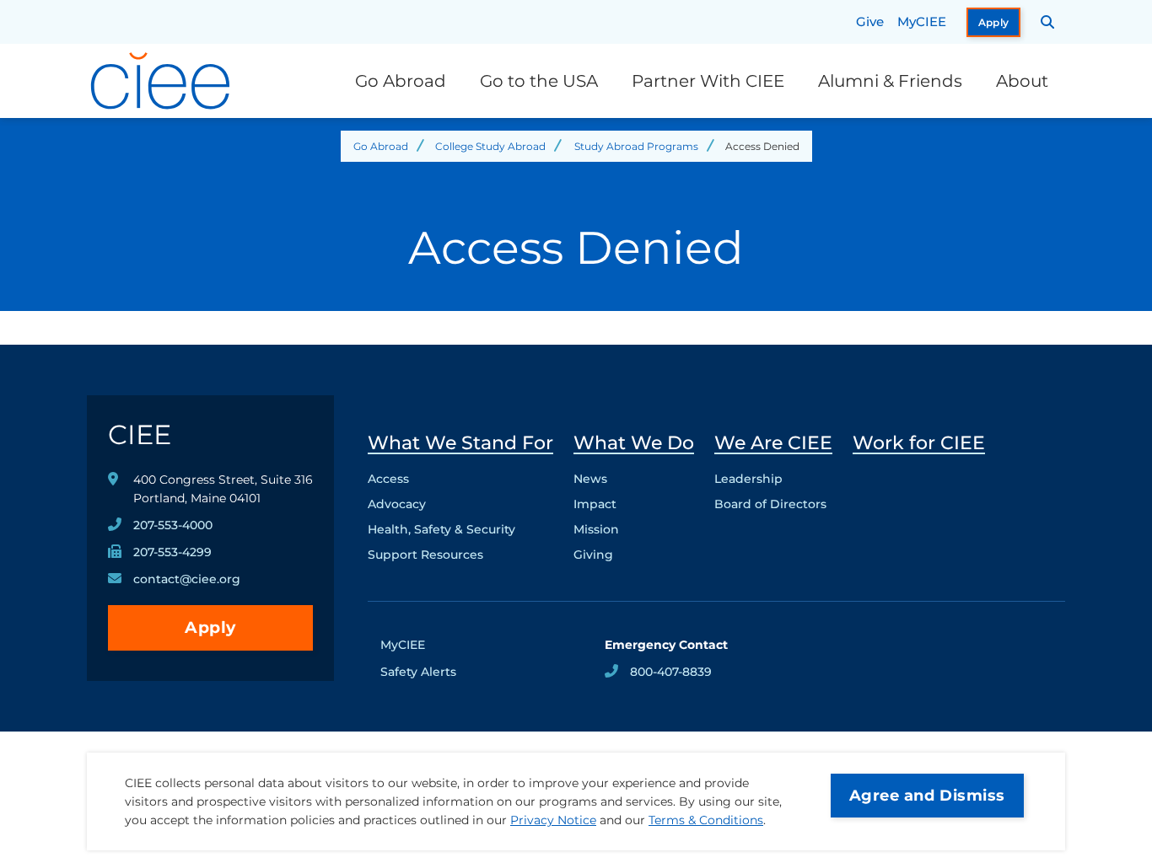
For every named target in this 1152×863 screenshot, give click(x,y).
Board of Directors (770, 504)
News (590, 478)
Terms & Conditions (706, 820)
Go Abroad (400, 81)
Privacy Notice (553, 820)
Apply (993, 22)
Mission (596, 529)
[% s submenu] (460, 558)
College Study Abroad (490, 146)
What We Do (633, 443)
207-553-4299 (172, 552)
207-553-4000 (173, 525)
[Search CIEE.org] (1048, 22)
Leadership (748, 478)
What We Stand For (460, 443)
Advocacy (397, 504)
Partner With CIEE (708, 81)
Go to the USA (539, 81)
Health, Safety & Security (441, 529)
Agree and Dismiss (927, 795)
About (1022, 81)
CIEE (139, 434)
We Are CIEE (773, 443)
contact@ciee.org (186, 579)
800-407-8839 (671, 671)
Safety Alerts (418, 671)
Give (870, 21)
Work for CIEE (919, 443)
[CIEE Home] (163, 81)
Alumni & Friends (890, 81)
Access (388, 478)
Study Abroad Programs (636, 146)
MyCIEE (921, 21)
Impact (594, 504)
